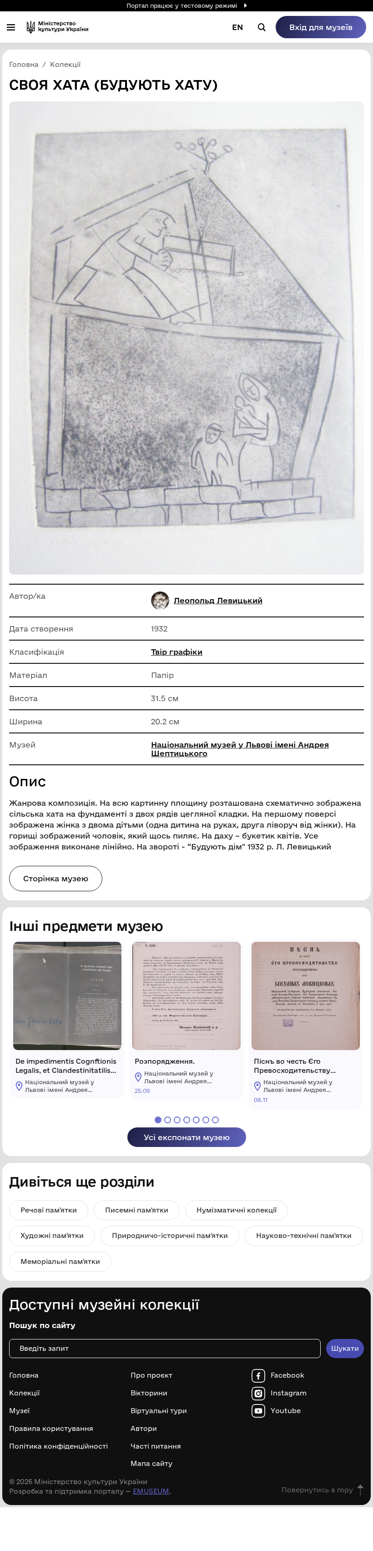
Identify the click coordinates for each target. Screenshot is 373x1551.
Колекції (24, 1393)
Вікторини (149, 1393)
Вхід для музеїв (321, 27)
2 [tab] (167, 1120)
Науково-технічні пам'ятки (304, 1235)
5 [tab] (196, 1120)
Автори (144, 1428)
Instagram (289, 1393)
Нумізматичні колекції (237, 1210)
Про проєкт (151, 1375)
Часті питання (156, 1446)
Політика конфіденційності (58, 1446)
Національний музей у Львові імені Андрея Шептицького (240, 749)
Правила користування (51, 1428)
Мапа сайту (151, 1463)
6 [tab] (205, 1120)
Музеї (19, 1411)
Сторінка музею (55, 878)
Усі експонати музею (187, 1137)
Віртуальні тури (159, 1411)
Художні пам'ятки (52, 1235)
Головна (24, 1375)
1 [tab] (158, 1120)
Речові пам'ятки (48, 1210)
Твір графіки (176, 651)
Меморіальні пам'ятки (60, 1261)
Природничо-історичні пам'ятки (170, 1235)
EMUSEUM (151, 1491)
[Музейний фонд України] (57, 27)
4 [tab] (186, 1120)
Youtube (286, 1411)
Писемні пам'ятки (136, 1210)
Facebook (287, 1375)
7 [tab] (215, 1120)
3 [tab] (177, 1120)
